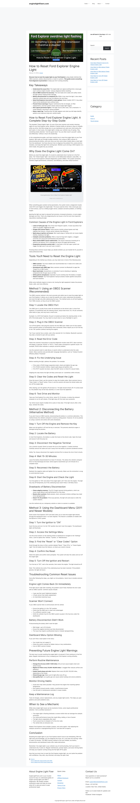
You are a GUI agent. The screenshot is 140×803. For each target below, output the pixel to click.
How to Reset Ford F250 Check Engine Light (42, 762)
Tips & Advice (94, 121)
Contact (107, 3)
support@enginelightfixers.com (98, 782)
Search (92, 45)
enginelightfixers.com (39, 4)
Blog (93, 3)
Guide (86, 3)
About (99, 3)
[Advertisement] (70, 18)
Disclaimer (60, 783)
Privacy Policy (61, 788)
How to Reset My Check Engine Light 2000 (41, 760)
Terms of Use (61, 785)
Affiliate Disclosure (62, 778)
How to (32, 759)
